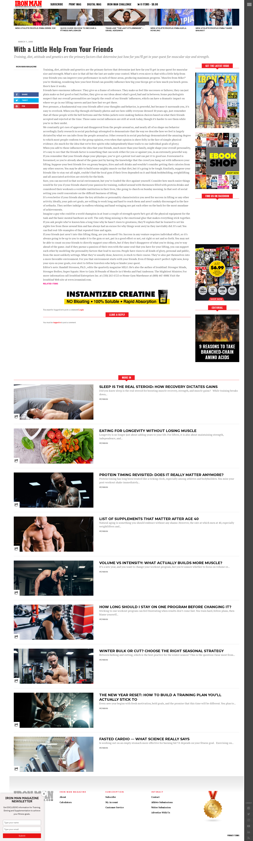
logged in (57, 323)
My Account (111, 802)
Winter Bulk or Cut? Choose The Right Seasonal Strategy (161, 651)
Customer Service (114, 807)
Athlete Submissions (162, 802)
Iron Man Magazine (26, 66)
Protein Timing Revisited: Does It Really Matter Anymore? (161, 475)
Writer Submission (161, 807)
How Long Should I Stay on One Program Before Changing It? (165, 607)
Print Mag (75, 4)
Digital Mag (94, 4)
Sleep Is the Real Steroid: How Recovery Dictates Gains (158, 387)
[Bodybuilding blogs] (213, 821)
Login (81, 310)
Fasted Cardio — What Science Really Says (144, 739)
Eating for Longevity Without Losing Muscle (147, 431)
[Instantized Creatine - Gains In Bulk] (117, 303)
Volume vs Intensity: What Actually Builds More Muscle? (160, 563)
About (63, 797)
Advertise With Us (160, 812)
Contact (155, 797)
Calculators (66, 802)
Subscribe (56, 4)
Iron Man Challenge (119, 4)
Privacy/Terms (233, 835)
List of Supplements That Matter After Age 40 (149, 519)
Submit (22, 835)
